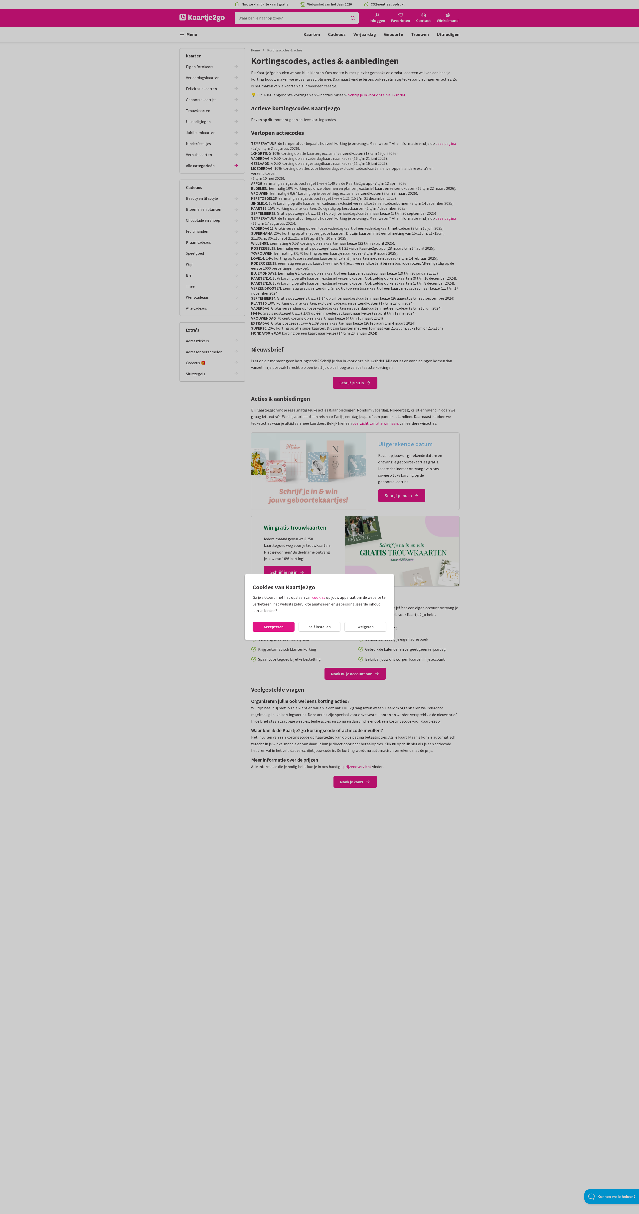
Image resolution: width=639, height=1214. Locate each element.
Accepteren (274, 626)
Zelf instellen (319, 626)
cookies (318, 597)
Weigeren (365, 626)
